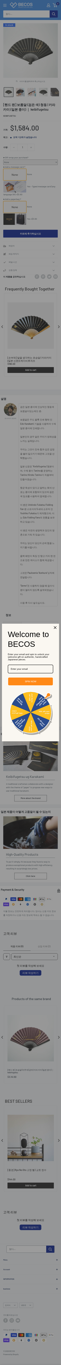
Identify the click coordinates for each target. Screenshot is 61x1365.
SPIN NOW (30, 681)
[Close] (55, 627)
